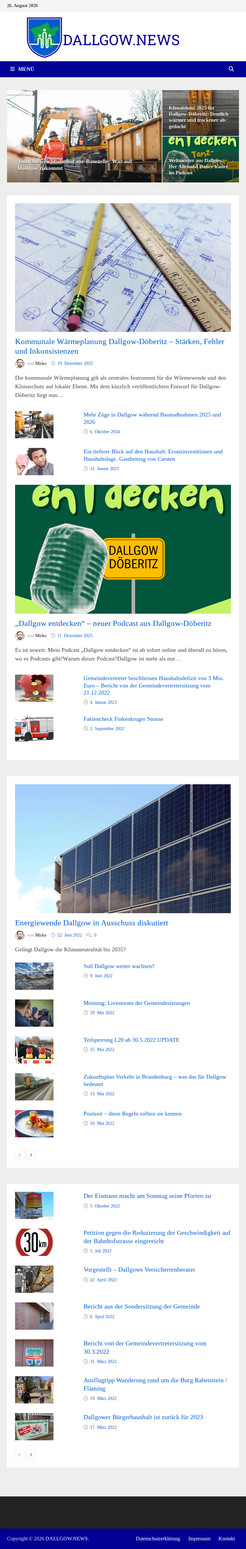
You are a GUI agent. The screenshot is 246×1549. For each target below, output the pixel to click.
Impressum (199, 1538)
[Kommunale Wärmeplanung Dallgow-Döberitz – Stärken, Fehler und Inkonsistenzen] (123, 267)
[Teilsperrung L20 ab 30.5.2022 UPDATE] (34, 1040)
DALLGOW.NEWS (66, 1538)
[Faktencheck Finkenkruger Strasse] (34, 719)
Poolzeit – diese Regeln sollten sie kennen (133, 1113)
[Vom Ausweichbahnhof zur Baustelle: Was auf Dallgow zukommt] (84, 136)
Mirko (40, 363)
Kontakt (226, 1538)
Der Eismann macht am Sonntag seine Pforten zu (147, 1195)
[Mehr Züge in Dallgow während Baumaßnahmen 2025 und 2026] (34, 415)
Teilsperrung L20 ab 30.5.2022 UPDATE (131, 1040)
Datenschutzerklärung (158, 1538)
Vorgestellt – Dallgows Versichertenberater (139, 1269)
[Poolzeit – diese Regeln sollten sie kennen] (34, 1114)
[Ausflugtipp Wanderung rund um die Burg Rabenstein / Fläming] (34, 1380)
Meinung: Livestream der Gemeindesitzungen (137, 1003)
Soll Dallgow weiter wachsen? (119, 966)
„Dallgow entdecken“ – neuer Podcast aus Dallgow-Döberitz (113, 623)
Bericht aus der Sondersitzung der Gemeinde (142, 1306)
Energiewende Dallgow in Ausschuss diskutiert (91, 922)
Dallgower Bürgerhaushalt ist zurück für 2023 (143, 1416)
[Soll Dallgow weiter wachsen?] (34, 967)
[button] (13, 136)
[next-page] (31, 1155)
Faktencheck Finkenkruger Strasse (123, 719)
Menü (25, 69)
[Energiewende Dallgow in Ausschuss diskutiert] (123, 848)
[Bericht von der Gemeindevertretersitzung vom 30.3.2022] (34, 1343)
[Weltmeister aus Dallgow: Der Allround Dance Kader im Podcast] (200, 159)
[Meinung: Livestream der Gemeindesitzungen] (34, 1003)
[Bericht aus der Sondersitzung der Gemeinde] (34, 1306)
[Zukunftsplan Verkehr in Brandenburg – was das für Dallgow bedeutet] (34, 1077)
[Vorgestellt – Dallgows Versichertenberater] (34, 1270)
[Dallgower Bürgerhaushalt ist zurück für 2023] (34, 1417)
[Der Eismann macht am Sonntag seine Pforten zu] (34, 1196)
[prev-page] (20, 1155)
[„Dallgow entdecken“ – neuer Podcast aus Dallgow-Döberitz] (123, 549)
